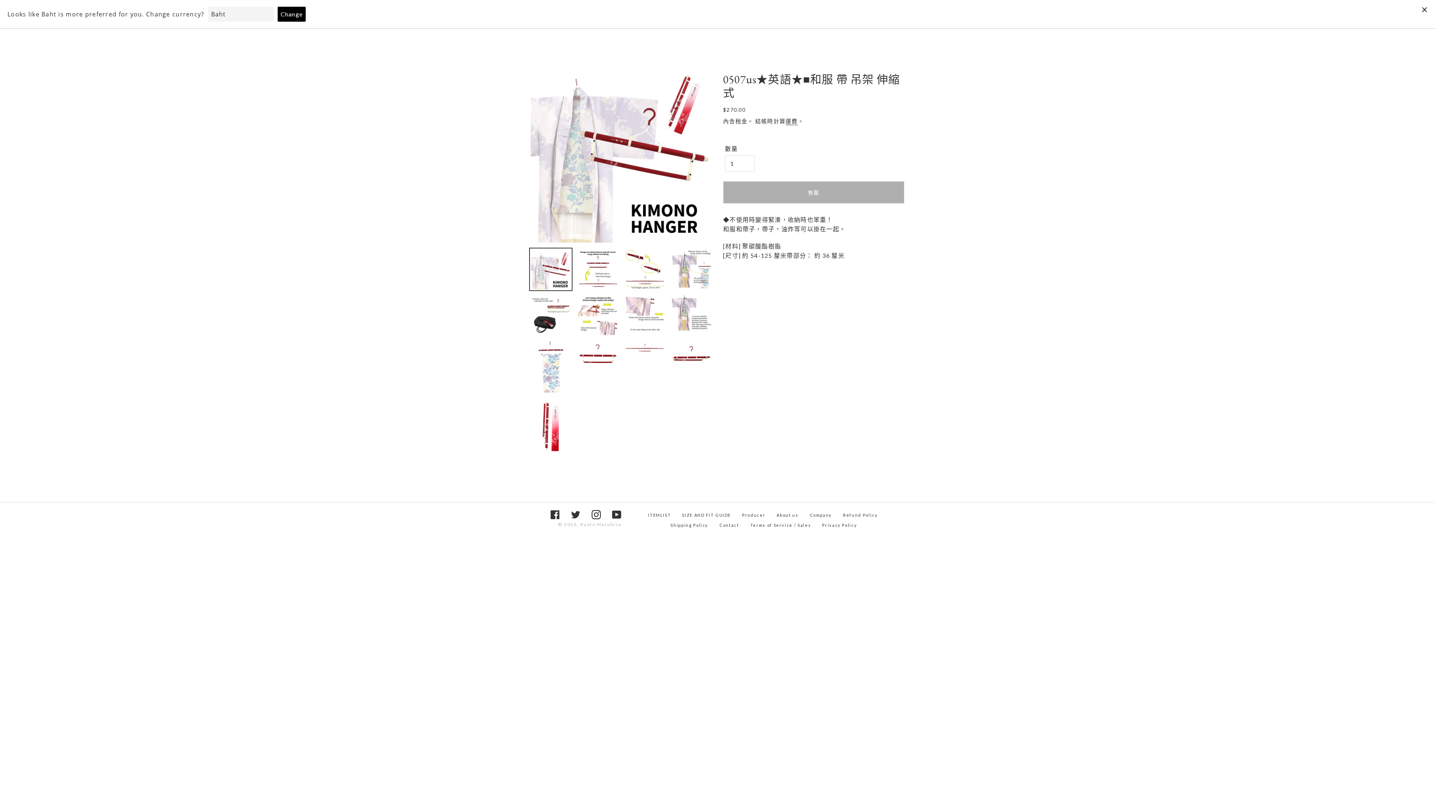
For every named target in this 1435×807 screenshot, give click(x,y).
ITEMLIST (659, 515)
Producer (753, 515)
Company (821, 515)
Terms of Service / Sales (780, 525)
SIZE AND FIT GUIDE (706, 515)
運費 (792, 121)
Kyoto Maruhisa (600, 524)
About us (787, 515)
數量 (731, 148)
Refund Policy (860, 515)
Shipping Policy (689, 525)
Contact (729, 525)
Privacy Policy (839, 525)
